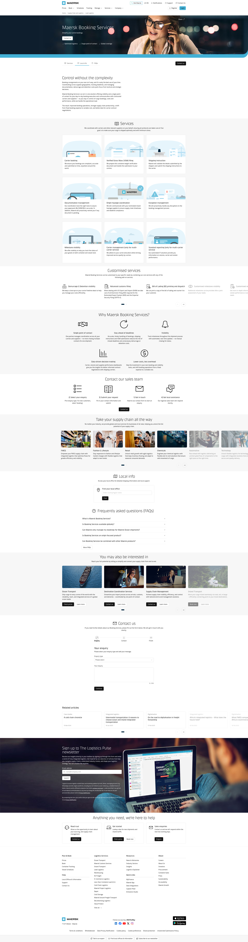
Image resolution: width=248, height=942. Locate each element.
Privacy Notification (84, 793)
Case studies (68, 714)
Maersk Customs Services (102, 863)
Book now (130, 839)
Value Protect (98, 904)
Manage (97, 8)
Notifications (156, 2)
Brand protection (149, 931)
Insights (129, 867)
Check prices (68, 604)
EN (148, 3)
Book (70, 8)
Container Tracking (68, 867)
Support (170, 3)
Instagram (132, 923)
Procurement (162, 870)
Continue (99, 689)
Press (160, 876)
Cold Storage (98, 894)
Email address (67, 768)
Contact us (67, 38)
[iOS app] (179, 918)
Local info (83, 63)
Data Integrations (132, 886)
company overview (98, 788)
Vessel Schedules (68, 870)
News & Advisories (132, 860)
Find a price (118, 839)
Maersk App (130, 883)
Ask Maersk (137, 3)
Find (105, 498)
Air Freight (97, 876)
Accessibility (162, 882)
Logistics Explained (132, 870)
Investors (161, 867)
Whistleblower (90, 931)
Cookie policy (121, 931)
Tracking (89, 8)
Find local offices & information (122, 938)
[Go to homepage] (70, 3)
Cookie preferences (134, 931)
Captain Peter (131, 889)
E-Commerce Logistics (101, 879)
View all (97, 908)
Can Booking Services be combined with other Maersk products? (109, 541)
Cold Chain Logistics (101, 885)
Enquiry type (98, 656)
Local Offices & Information (71, 879)
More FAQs (87, 547)
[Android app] (179, 923)
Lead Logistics (89, 13)
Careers (161, 860)
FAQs (96, 63)
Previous (177, 304)
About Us (161, 863)
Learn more (81, 604)
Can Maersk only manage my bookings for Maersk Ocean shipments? (111, 530)
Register (174, 8)
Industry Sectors (132, 863)
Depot (96, 891)
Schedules (80, 8)
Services (107, 8)
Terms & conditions (76, 931)
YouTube (124, 923)
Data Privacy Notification (105, 931)
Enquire (158, 839)
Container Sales (163, 873)
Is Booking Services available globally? (98, 524)
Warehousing (98, 873)
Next (183, 304)
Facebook (120, 923)
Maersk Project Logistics (102, 888)
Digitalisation (152, 714)
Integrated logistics (112, 714)
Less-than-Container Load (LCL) (104, 882)
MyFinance (130, 879)
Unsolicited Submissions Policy (168, 931)
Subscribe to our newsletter (148, 938)
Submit (66, 778)
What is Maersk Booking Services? (96, 518)
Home (64, 13)
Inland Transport (100, 867)
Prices (64, 8)
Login (183, 8)
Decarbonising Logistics (102, 901)
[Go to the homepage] (70, 920)
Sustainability (163, 879)
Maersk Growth (163, 885)
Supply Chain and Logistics (76, 13)
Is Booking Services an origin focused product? (101, 535)
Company (118, 8)
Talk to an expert (98, 938)
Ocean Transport (99, 860)
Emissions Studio (132, 892)
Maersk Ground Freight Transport (105, 898)
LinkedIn (116, 923)
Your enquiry (98, 666)
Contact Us (181, 3)
